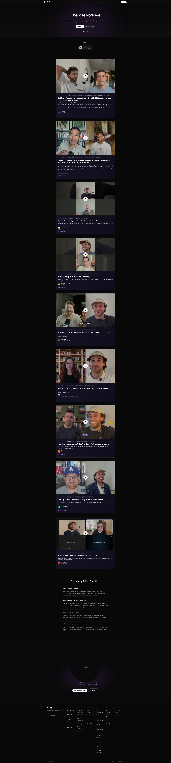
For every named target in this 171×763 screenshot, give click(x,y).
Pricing (93, 2)
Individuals (71, 2)
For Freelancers (80, 712)
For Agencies (79, 710)
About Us (108, 710)
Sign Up (124, 2)
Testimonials (99, 739)
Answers (98, 731)
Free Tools (98, 737)
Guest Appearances (89, 26)
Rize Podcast (80, 26)
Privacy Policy (114, 761)
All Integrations (90, 723)
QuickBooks (89, 719)
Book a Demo (109, 716)
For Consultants (80, 714)
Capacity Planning (80, 728)
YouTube (86, 31)
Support (108, 714)
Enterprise (79, 732)
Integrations (69, 725)
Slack (88, 721)
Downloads (98, 752)
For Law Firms (80, 720)
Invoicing (79, 722)
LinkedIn (118, 716)
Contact (108, 712)
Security (108, 723)
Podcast (98, 744)
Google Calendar (90, 714)
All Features (69, 727)
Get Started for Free (79, 690)
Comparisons (99, 716)
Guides (98, 746)
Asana (88, 710)
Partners (108, 719)
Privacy (107, 721)
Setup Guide (99, 748)
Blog (97, 710)
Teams (78, 2)
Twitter (117, 712)
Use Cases (85, 2)
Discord (118, 710)
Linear (88, 716)
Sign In (117, 2)
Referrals (98, 741)
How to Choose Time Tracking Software (99, 720)
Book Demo (100, 2)
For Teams (79, 730)
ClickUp (88, 712)
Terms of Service (121, 761)
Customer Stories (100, 712)
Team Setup (99, 750)
